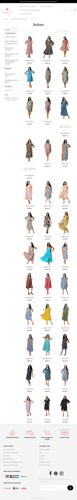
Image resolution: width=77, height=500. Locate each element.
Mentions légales (44, 449)
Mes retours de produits (11, 452)
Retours (41, 459)
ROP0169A (65, 419)
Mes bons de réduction (11, 465)
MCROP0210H (65, 297)
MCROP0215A (47, 91)
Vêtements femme (47, 6)
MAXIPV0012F (65, 206)
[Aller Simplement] (7, 10)
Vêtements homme (26, 14)
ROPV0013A (47, 236)
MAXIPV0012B (47, 206)
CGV (40, 452)
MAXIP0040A (65, 236)
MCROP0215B (65, 91)
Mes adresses (8, 459)
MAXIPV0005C (47, 328)
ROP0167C (47, 419)
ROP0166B (65, 389)
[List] (28, 30)
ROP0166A (47, 389)
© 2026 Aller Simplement (38, 498)
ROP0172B (47, 164)
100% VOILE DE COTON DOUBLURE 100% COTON (11, 62)
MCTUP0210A (29, 122)
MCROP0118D (65, 267)
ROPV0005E (29, 389)
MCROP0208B (30, 297)
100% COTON (12, 37)
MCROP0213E (65, 61)
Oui (9, 90)
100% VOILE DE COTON (9, 49)
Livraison (42, 456)
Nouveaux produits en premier (65, 31)
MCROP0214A (29, 91)
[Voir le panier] (75, 10)
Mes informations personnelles (13, 462)
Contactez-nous (44, 465)
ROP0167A (29, 419)
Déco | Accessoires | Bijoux (28, 6)
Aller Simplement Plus (10, 75)
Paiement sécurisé (45, 462)
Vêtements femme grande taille (30, 10)
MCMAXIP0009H (47, 61)
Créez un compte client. (50, 1)
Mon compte (8, 446)
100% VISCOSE (12, 44)
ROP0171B (29, 328)
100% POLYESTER (11, 41)
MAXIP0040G (47, 267)
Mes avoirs (7, 456)
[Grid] (22, 30)
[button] (65, 10)
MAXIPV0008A (30, 206)
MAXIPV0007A (65, 164)
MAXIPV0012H (29, 236)
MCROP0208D (47, 297)
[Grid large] (25, 30)
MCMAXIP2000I (29, 175)
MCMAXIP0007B (29, 61)
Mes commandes (9, 449)
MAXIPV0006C (47, 358)
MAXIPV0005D (65, 328)
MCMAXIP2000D (65, 133)
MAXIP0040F (29, 267)
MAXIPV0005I (29, 358)
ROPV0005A (65, 358)
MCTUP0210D (47, 122)
